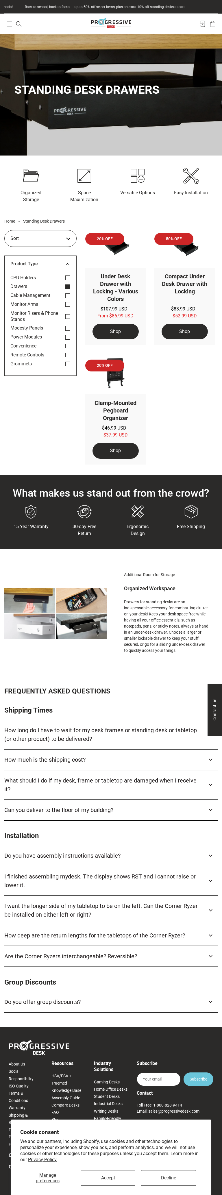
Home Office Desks (110, 1089)
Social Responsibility (21, 1075)
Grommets (21, 364)
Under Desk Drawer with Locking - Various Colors (115, 287)
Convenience (23, 346)
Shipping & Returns (18, 1119)
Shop (115, 331)
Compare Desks (65, 1105)
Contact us (214, 710)
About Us (17, 1064)
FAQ (55, 1112)
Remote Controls (27, 355)
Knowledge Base (66, 1090)
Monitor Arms (24, 304)
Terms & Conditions (18, 1097)
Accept (108, 1178)
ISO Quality (19, 1086)
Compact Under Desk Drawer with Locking (184, 284)
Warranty (17, 1107)
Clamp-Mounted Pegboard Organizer (115, 410)
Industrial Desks (108, 1103)
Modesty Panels (26, 328)
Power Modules (26, 337)
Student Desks (107, 1096)
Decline (168, 1178)
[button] (9, 24)
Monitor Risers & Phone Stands (34, 316)
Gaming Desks (107, 1082)
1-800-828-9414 (167, 1105)
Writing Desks (106, 1111)
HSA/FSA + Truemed (61, 1079)
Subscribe (198, 1079)
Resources (62, 1063)
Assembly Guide (65, 1098)
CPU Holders (23, 277)
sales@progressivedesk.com (173, 1111)
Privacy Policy (42, 1159)
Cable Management (30, 295)
